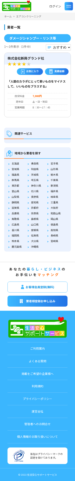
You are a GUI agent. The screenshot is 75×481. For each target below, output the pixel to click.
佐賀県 (35, 235)
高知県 (54, 230)
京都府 (35, 207)
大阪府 (54, 207)
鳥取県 (15, 219)
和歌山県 (56, 213)
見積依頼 (59, 71)
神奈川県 (36, 185)
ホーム (8, 16)
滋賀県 (15, 207)
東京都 (15, 185)
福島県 (15, 174)
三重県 (54, 202)
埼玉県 (35, 180)
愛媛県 (35, 230)
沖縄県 (35, 246)
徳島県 (54, 224)
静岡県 (15, 202)
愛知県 (35, 202)
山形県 (54, 169)
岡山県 (54, 219)
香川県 (15, 230)
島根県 (35, 219)
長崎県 (54, 235)
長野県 (35, 196)
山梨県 (15, 196)
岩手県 (54, 163)
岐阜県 (54, 196)
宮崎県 (54, 241)
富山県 (15, 191)
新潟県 (54, 185)
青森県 (35, 163)
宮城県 (15, 169)
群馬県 (15, 180)
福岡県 (15, 235)
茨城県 (35, 174)
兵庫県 (15, 213)
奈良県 (35, 213)
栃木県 (54, 174)
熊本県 (15, 241)
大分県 (35, 241)
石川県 (35, 191)
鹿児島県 (17, 246)
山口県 (35, 224)
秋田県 (35, 169)
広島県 (15, 224)
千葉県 (54, 180)
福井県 (54, 191)
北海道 (15, 163)
